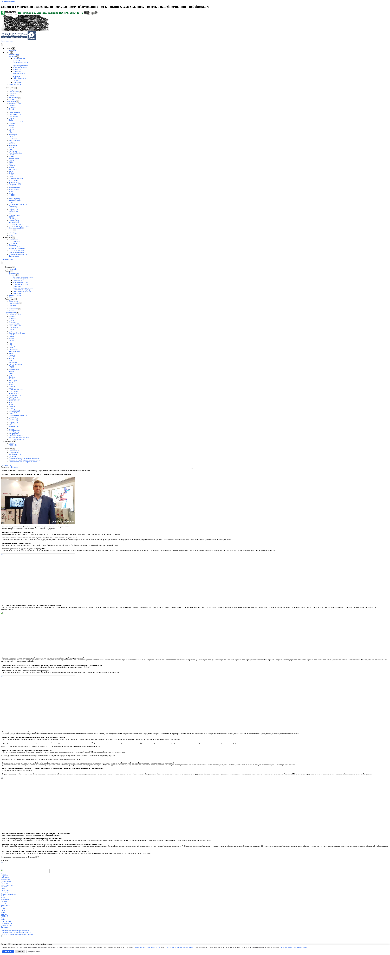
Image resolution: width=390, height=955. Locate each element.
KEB (10, 133)
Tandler (11, 167)
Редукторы (12, 56)
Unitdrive (12, 175)
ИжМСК (12, 195)
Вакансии (12, 245)
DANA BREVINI (15, 114)
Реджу (11, 213)
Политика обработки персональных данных (17, 248)
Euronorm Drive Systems (17, 122)
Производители (10, 101)
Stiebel (11, 162)
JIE (10, 131)
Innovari (11, 129)
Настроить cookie (34, 951)
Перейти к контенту (8, 2)
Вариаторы (17, 82)
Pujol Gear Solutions (15, 153)
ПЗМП (11, 202)
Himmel (11, 127)
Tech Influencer (6, 465)
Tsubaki (11, 173)
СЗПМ (11, 217)
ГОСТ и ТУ (13, 234)
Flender (11, 125)
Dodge (11, 120)
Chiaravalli (12, 111)
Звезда (11, 193)
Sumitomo (12, 166)
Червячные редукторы (20, 62)
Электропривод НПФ (16, 228)
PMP (10, 149)
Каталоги (12, 232)
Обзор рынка (13, 90)
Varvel (11, 177)
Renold (11, 155)
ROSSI (11, 156)
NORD (11, 147)
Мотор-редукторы (15, 84)
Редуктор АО (13, 208)
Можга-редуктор (15, 200)
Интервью (12, 94)
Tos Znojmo (13, 169)
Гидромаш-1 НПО (15, 184)
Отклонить (20, 951)
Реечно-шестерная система (22, 291)
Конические (17, 69)
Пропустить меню (7, 41)
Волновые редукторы (20, 67)
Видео (11, 235)
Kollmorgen (13, 134)
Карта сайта (13, 50)
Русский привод (14, 215)
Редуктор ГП (13, 210)
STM (10, 164)
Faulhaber (12, 124)
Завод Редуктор (14, 188)
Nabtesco (12, 144)
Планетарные (17, 64)
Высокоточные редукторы (18, 76)
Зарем (11, 191)
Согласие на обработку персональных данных (17, 251)
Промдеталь (13, 206)
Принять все (8, 951)
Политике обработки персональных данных (294, 947)
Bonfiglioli (12, 107)
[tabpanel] (195, 666)
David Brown (13, 116)
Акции (11, 99)
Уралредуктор (14, 222)
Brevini (11, 109)
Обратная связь (14, 239)
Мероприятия (13, 97)
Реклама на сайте (15, 243)
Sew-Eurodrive (14, 158)
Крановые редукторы (20, 66)
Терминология (14, 54)
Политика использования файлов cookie (18, 255)
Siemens (11, 160)
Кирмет (11, 197)
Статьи (11, 95)
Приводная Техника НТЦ (18, 204)
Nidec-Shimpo (13, 145)
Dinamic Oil (13, 118)
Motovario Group (14, 140)
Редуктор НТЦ (14, 211)
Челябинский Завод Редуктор (19, 226)
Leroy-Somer (13, 138)
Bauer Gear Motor (15, 103)
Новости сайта (14, 92)
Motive (11, 142)
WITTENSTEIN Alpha (16, 178)
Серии (11, 86)
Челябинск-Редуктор (16, 224)
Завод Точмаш (14, 189)
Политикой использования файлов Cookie (147, 947)
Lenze (11, 136)
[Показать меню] (1, 43)
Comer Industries (14, 113)
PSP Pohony (13, 151)
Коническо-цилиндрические (19, 72)
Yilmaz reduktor (14, 182)
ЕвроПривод (13, 186)
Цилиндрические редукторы (19, 59)
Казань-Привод (14, 199)
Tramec (11, 171)
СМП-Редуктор (14, 219)
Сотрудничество (14, 241)
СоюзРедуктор (14, 220)
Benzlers (12, 105)
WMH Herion (13, 180)
